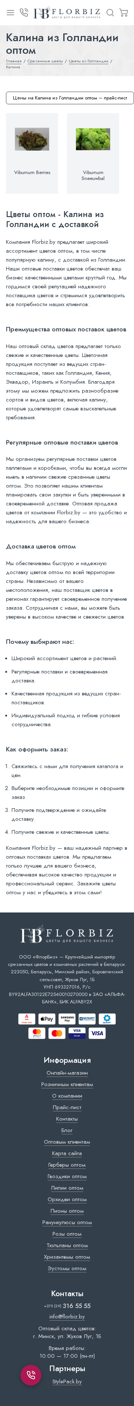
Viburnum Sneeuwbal (93, 175)
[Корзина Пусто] (123, 12)
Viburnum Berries (32, 173)
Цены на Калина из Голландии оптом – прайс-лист (70, 97)
